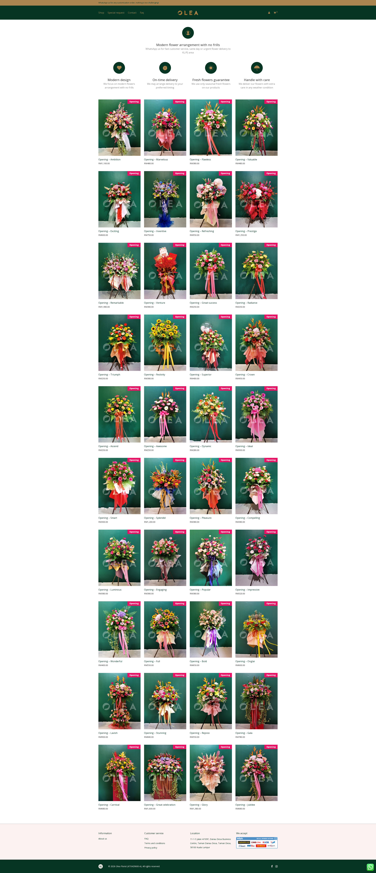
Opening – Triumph (109, 374)
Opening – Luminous (109, 589)
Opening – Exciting (108, 231)
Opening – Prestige (246, 231)
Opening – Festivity (154, 374)
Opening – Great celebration (159, 804)
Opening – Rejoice (200, 733)
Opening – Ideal (244, 446)
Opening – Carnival (108, 804)
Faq (142, 12)
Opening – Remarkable (111, 302)
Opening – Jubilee (245, 804)
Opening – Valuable (246, 159)
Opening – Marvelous (156, 159)
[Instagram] (276, 866)
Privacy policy (150, 847)
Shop (101, 12)
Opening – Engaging (155, 589)
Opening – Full (152, 661)
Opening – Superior (201, 374)
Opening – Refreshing (202, 231)
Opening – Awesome (155, 446)
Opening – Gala (243, 733)
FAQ (146, 838)
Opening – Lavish (108, 733)
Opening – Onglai (245, 661)
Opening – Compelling (247, 517)
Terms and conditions (154, 843)
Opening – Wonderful (110, 661)
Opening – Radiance (246, 302)
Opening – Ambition (109, 159)
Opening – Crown (245, 374)
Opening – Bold (198, 661)
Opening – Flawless (200, 159)
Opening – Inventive (155, 231)
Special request (116, 12)
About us (102, 838)
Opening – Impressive (247, 589)
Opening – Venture (154, 302)
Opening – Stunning (155, 733)
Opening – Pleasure (201, 517)
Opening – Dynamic (200, 446)
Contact (132, 12)
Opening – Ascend (108, 446)
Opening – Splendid (155, 517)
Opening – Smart (107, 517)
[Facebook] (272, 866)
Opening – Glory (199, 804)
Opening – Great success (203, 302)
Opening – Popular (200, 589)
